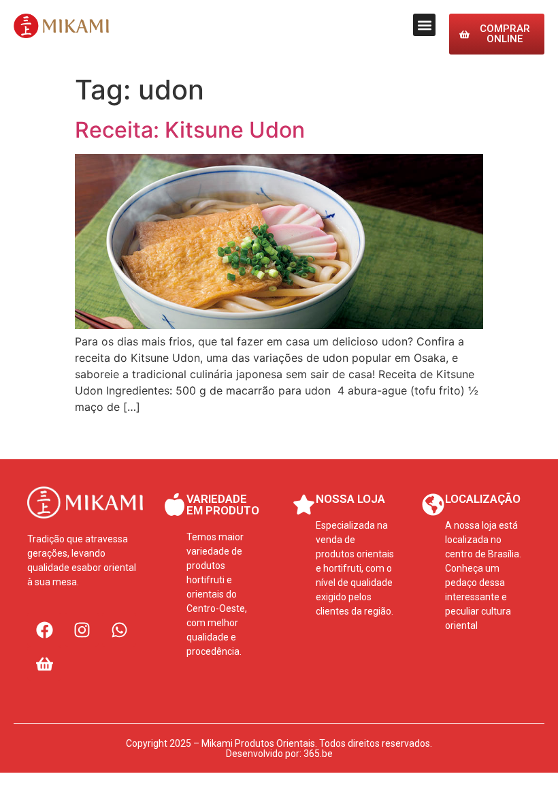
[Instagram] (82, 630)
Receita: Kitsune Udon (190, 130)
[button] (424, 25)
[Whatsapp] (119, 630)
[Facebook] (44, 630)
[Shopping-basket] (44, 664)
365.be (318, 753)
